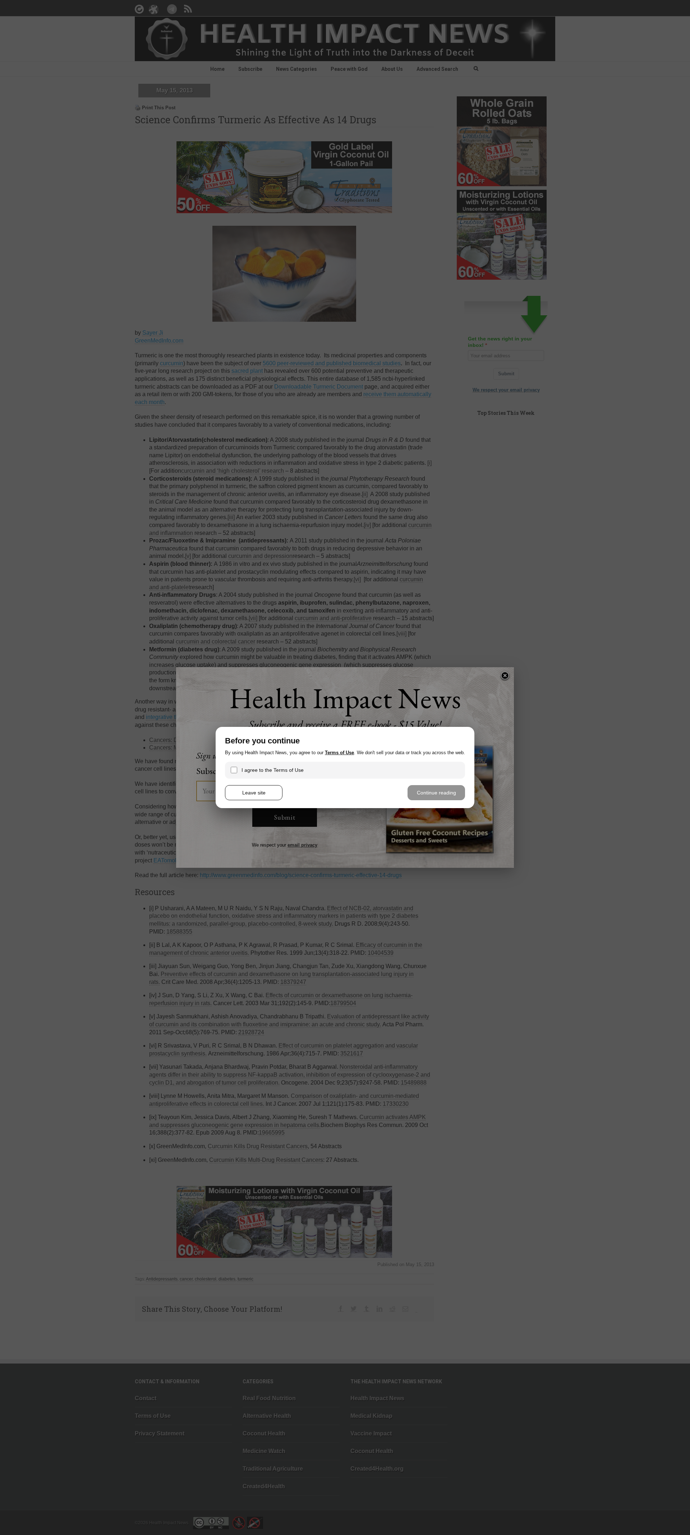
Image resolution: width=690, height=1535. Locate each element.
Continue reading (436, 793)
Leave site (254, 793)
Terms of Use (339, 752)
